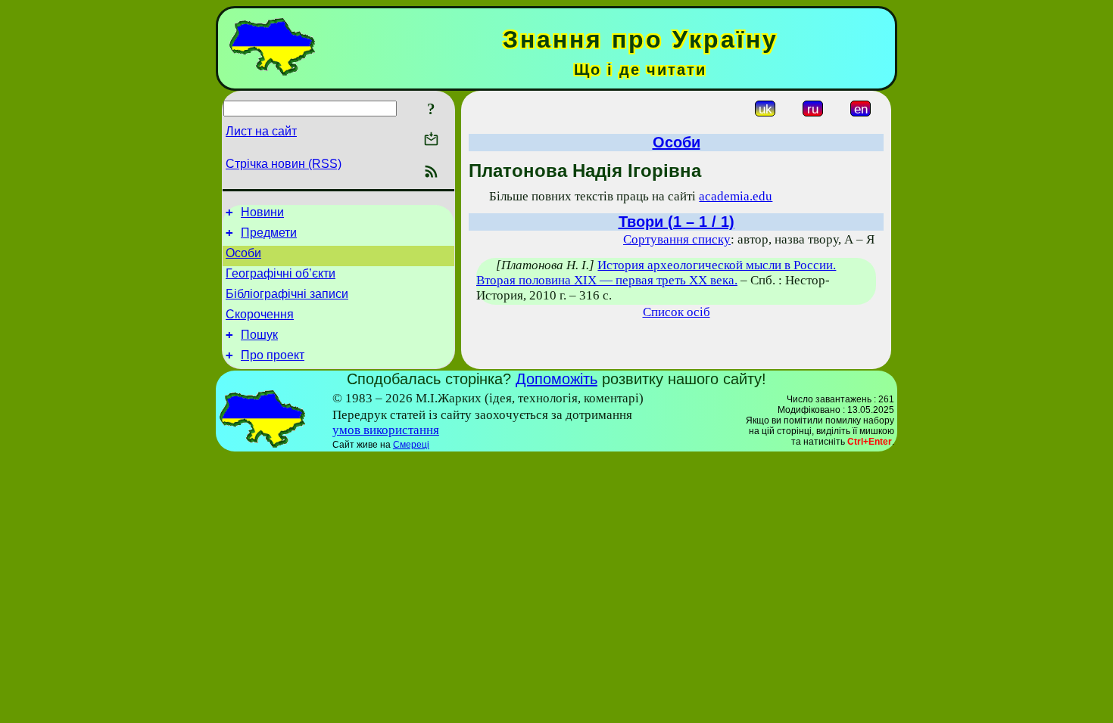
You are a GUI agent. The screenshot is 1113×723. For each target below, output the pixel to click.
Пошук (259, 334)
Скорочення (260, 314)
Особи (243, 253)
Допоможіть (556, 379)
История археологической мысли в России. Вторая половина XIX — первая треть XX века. (656, 272)
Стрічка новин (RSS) (283, 163)
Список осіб (676, 312)
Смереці (411, 444)
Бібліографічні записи (287, 293)
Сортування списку (677, 239)
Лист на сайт (261, 131)
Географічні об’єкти (280, 273)
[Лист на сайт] (431, 140)
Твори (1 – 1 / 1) (676, 221)
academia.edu (735, 196)
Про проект (272, 355)
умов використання (385, 430)
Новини (262, 212)
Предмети (269, 232)
